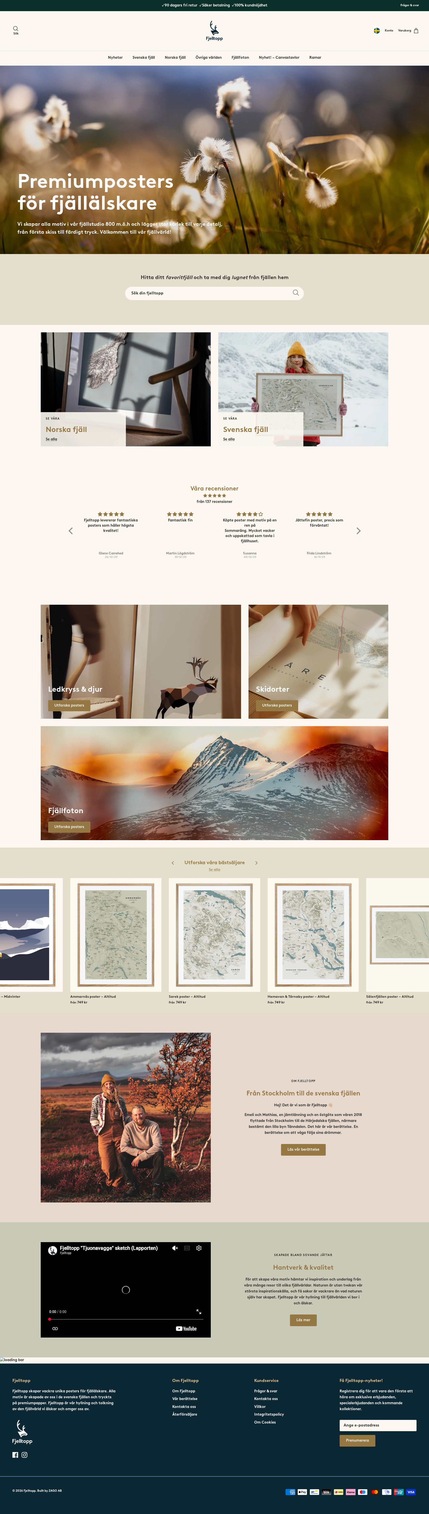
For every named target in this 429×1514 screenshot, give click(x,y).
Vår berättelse (184, 1399)
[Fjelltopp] (214, 31)
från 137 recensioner (214, 502)
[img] (215, 496)
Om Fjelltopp (183, 1391)
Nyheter (115, 58)
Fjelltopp (30, 1490)
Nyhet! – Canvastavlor (279, 58)
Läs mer (303, 1320)
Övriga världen (209, 58)
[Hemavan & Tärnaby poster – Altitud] (313, 935)
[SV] (377, 30)
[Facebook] (15, 1455)
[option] (214, 160)
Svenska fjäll (144, 58)
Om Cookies (265, 1423)
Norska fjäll (175, 58)
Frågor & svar (409, 5)
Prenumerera (357, 1441)
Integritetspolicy (269, 1415)
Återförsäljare (184, 1415)
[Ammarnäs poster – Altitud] (115, 935)
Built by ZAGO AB (49, 1490)
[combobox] (377, 30)
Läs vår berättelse (303, 1150)
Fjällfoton (240, 58)
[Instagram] (24, 1455)
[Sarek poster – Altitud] (214, 935)
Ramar (315, 58)
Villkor (260, 1407)
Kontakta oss (184, 1407)
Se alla (214, 870)
